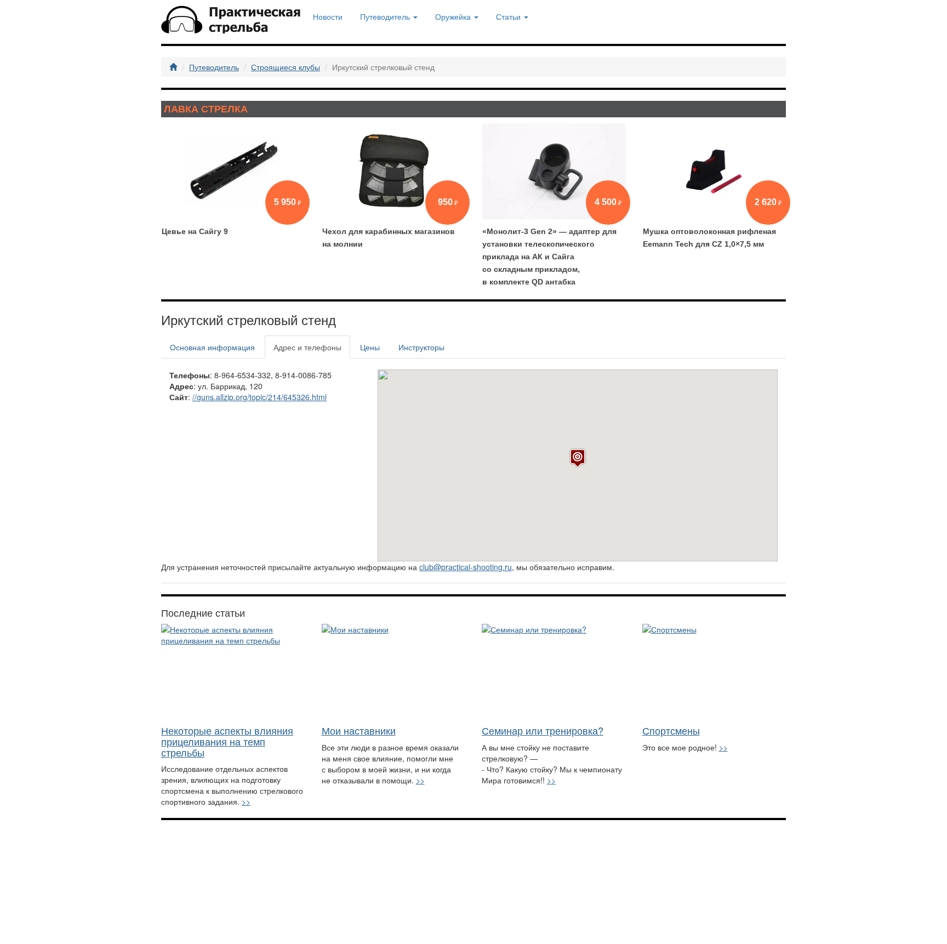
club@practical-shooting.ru (465, 566)
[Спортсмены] (714, 672)
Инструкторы (421, 347)
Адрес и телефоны (307, 347)
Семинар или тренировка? (542, 730)
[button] (577, 458)
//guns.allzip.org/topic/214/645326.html (259, 396)
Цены (370, 347)
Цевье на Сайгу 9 (195, 231)
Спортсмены (671, 730)
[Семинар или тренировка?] (554, 672)
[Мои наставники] (394, 672)
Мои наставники (359, 730)
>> (246, 801)
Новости (328, 16)
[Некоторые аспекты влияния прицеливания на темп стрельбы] (233, 672)
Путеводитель (214, 66)
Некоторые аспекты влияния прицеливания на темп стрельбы (227, 741)
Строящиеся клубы (285, 66)
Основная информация (212, 347)
